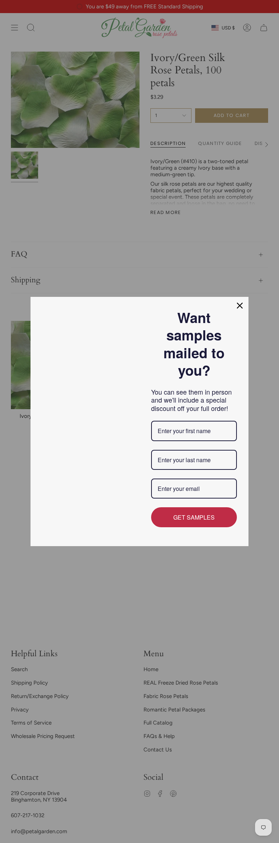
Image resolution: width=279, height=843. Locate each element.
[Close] (239, 305)
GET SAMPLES (194, 517)
